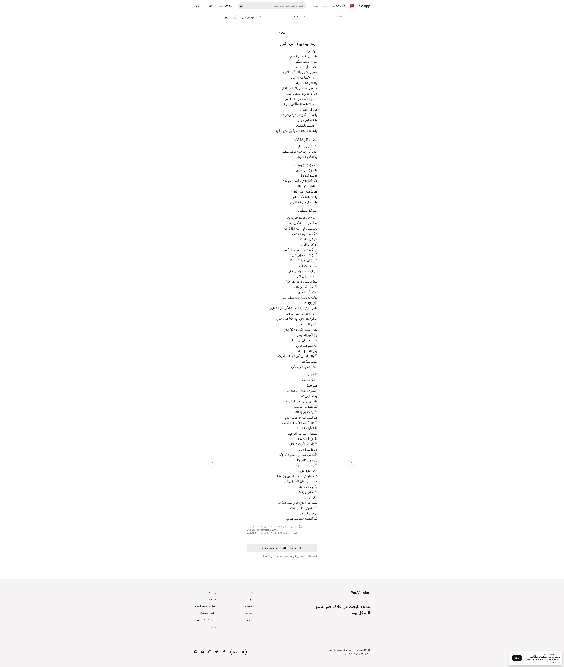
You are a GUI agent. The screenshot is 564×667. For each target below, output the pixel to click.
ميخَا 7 (339, 16)
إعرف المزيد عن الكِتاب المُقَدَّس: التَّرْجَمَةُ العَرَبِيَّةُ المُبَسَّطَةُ (272, 533)
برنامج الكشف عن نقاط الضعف (357, 653)
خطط (325, 6)
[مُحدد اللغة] (210, 6)
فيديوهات (315, 6)
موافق (517, 658)
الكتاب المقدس (339, 6)
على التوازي (246, 18)
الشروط (331, 650)
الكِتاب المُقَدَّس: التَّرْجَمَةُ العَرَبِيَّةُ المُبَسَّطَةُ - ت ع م (289, 556)
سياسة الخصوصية (344, 650)
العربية (314, 556)
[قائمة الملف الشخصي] (199, 6)
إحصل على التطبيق (225, 6)
